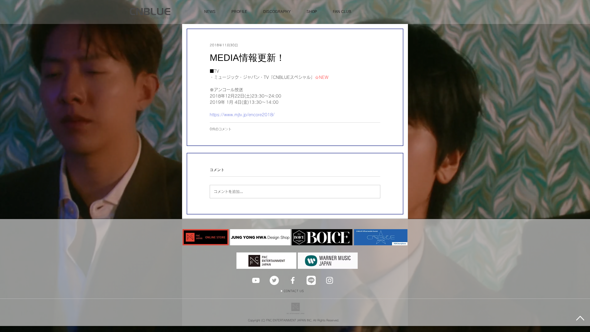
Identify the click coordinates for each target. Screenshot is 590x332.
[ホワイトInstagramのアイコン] (329, 280)
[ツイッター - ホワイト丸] (274, 280)
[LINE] (311, 280)
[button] (312, 12)
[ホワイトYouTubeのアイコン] (255, 280)
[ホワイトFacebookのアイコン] (292, 280)
